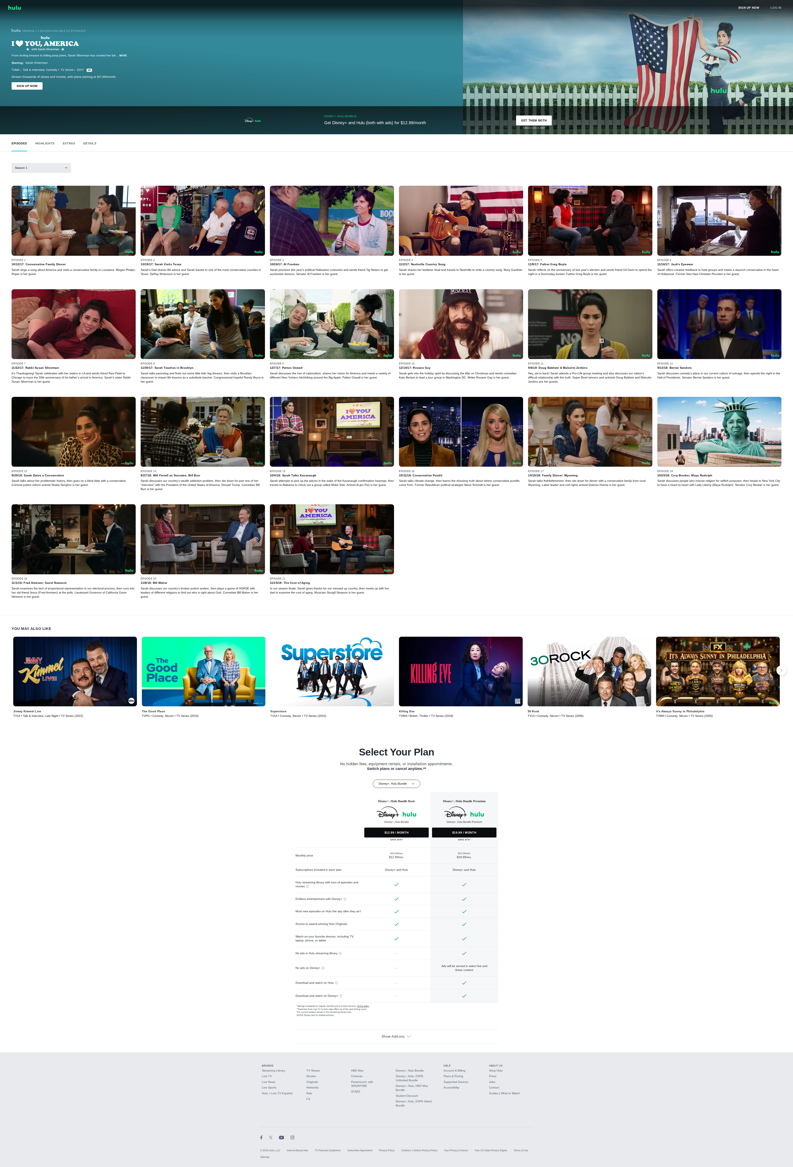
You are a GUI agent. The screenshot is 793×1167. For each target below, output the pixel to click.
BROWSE (268, 1065)
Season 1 (21, 167)
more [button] (123, 55)
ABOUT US (496, 1065)
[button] (19, 142)
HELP (447, 1065)
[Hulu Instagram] (292, 1137)
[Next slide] (781, 670)
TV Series (67, 70)
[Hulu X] (274, 1137)
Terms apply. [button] (363, 1006)
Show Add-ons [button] (393, 1036)
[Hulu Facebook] (264, 1137)
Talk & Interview (33, 70)
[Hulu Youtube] (285, 1137)
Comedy (51, 70)
